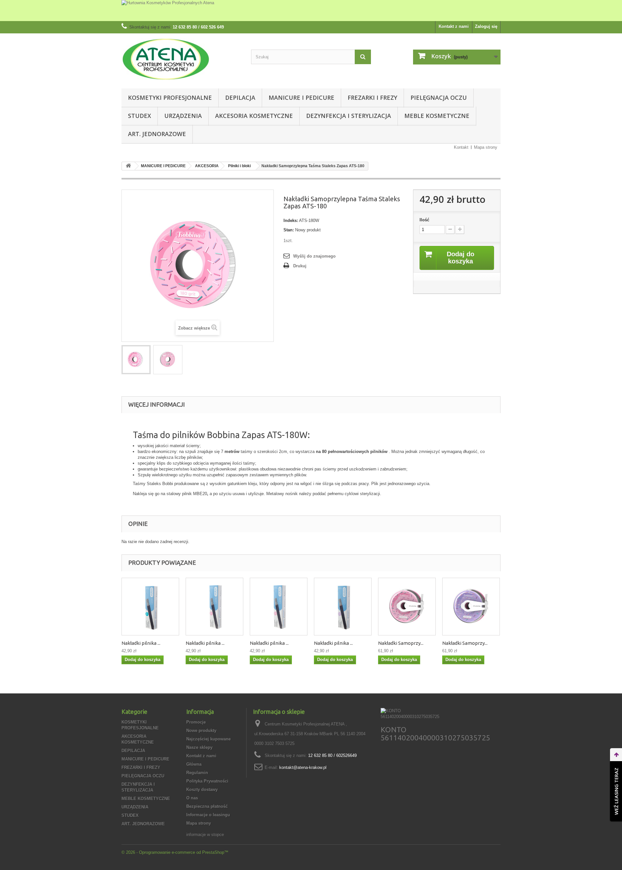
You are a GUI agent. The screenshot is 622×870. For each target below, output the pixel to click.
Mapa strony (485, 147)
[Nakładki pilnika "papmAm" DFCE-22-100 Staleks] (150, 606)
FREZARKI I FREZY (372, 97)
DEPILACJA (240, 97)
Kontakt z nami (454, 26)
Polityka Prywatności (207, 781)
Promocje (196, 722)
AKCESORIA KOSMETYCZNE (254, 116)
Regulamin (197, 772)
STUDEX (139, 116)
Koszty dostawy (202, 789)
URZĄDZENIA (183, 116)
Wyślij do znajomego (314, 256)
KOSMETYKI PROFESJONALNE (170, 97)
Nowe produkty (201, 730)
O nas (192, 797)
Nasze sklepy (199, 747)
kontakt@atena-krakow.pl (303, 767)
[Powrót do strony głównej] (128, 166)
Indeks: (290, 220)
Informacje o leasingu (208, 814)
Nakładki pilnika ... (140, 643)
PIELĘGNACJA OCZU (438, 97)
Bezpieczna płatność (207, 806)
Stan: (288, 229)
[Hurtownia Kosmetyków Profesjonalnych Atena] (311, 10)
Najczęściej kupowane (208, 739)
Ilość (424, 219)
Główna (194, 764)
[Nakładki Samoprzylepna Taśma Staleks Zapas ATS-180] (136, 359)
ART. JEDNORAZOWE (157, 134)
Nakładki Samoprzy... (400, 643)
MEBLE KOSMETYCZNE (436, 116)
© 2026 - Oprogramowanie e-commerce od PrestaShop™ (174, 852)
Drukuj (299, 265)
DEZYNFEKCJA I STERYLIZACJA (348, 116)
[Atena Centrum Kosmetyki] (181, 59)
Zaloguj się (486, 26)
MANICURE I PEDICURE (301, 97)
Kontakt (461, 147)
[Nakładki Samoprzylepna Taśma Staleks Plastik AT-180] (407, 606)
